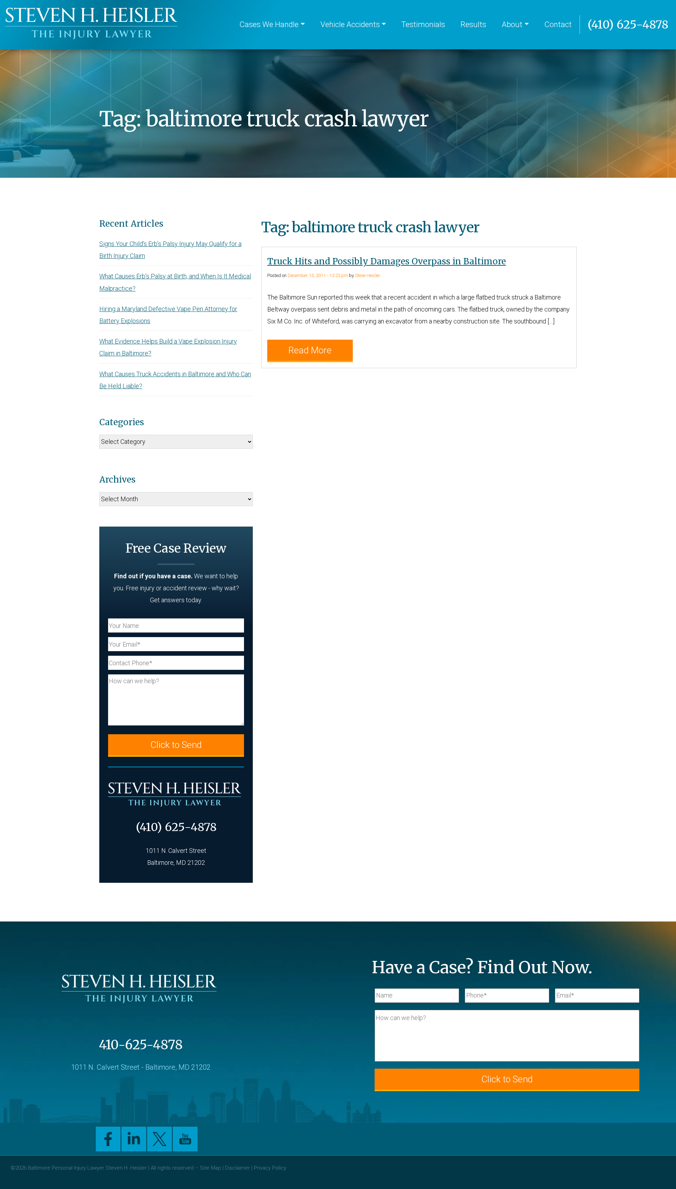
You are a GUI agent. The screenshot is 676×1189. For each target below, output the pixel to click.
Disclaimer (237, 1168)
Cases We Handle (269, 24)
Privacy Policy (270, 1168)
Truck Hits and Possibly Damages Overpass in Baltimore (386, 261)
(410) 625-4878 (628, 25)
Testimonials (423, 24)
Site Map (210, 1168)
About (512, 24)
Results (473, 24)
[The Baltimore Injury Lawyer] (93, 24)
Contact (558, 24)
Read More (310, 350)
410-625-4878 (141, 1045)
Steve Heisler (367, 275)
